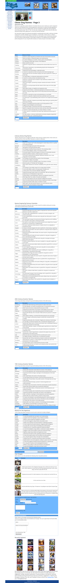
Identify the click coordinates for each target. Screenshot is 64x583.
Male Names (10, 14)
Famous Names (10, 17)
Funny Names (9, 18)
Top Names (10, 22)
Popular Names (10, 15)
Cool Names (10, 21)
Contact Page (51, 577)
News (50, 9)
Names (8, 0)
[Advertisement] (36, 46)
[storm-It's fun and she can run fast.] (18, 481)
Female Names (9, 12)
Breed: (21, 502)
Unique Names (9, 19)
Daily (33, 9)
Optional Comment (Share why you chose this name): (26, 504)
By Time (9, 28)
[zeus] (18, 462)
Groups (11, 0)
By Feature (10, 25)
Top (6, 0)
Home (15, 9)
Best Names (10, 24)
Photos (15, 0)
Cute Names (10, 11)
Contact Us (35, 580)
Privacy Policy (29, 580)
